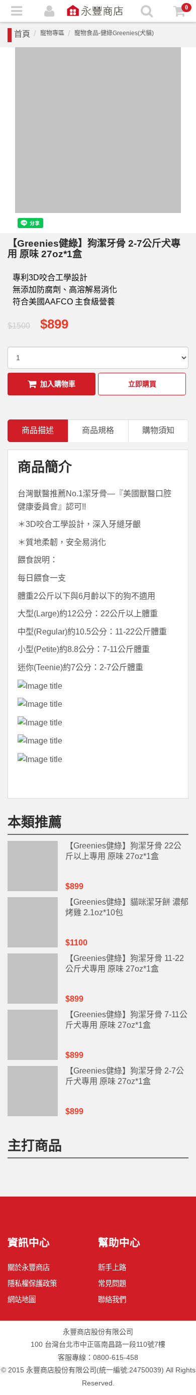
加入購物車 (57, 384)
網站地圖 (22, 1300)
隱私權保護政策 (32, 1283)
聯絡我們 (112, 1300)
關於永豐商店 (29, 1267)
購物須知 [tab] (158, 430)
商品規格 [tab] (98, 430)
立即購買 (142, 384)
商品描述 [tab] (38, 430)
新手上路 (112, 1267)
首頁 (22, 34)
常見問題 (112, 1283)
